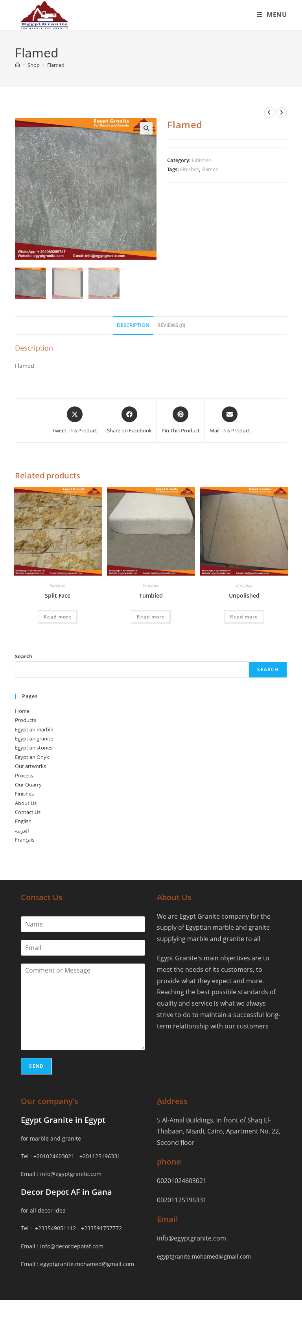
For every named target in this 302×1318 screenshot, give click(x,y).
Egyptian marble (34, 729)
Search (24, 656)
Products (25, 720)
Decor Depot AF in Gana (66, 1192)
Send (36, 1066)
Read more (58, 616)
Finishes (201, 160)
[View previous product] (269, 112)
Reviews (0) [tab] (171, 325)
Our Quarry (28, 784)
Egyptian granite (34, 738)
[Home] (17, 64)
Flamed (55, 64)
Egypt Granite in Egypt (63, 1120)
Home (22, 710)
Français (24, 839)
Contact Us (28, 812)
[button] (146, 128)
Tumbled (151, 595)
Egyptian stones (33, 747)
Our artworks (30, 766)
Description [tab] (133, 325)
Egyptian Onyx (32, 757)
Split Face (57, 595)
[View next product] (281, 112)
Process (24, 775)
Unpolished (244, 595)
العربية (22, 830)
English (23, 821)
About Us (26, 803)
